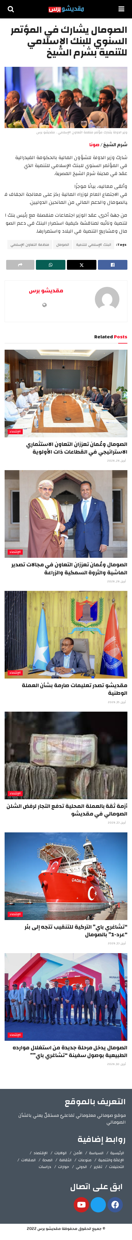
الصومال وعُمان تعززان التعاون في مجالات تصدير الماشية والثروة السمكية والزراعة (69, 568)
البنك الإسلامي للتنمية (93, 244)
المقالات (28, 1160)
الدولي (81, 1166)
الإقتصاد (15, 431)
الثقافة (65, 1160)
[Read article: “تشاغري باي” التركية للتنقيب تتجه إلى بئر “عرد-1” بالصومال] (66, 876)
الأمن (77, 1153)
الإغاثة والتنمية (111, 1160)
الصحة (47, 1160)
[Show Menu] (121, 9)
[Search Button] (11, 9)
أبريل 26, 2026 (117, 460)
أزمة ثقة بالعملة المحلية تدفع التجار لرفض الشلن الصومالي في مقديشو (66, 810)
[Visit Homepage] (66, 9)
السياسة (96, 1153)
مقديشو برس (46, 291)
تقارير (98, 1166)
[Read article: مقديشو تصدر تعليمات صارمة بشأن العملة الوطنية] (66, 635)
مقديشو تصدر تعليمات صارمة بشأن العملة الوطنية (74, 689)
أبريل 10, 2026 (117, 1064)
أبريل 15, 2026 (117, 702)
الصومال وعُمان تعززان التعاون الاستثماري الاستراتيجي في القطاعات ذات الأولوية (76, 448)
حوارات (63, 1166)
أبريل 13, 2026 (117, 822)
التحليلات (116, 1166)
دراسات (45, 1166)
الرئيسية (117, 1153)
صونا (94, 144)
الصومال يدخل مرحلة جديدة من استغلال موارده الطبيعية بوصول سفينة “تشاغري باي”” (70, 1051)
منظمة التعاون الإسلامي (29, 244)
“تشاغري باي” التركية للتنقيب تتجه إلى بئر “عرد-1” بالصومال (76, 931)
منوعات (84, 1160)
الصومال (62, 244)
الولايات (60, 1153)
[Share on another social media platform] (20, 265)
